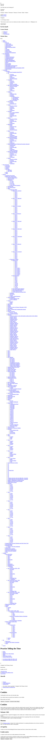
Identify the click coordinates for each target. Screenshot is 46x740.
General (11, 431)
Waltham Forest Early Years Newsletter (15, 481)
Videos (6, 173)
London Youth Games (12, 369)
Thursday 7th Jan (13, 320)
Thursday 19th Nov (13, 337)
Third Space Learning (14, 259)
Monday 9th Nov (13, 339)
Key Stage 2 (12, 360)
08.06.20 (11, 414)
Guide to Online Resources (15, 296)
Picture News (10, 402)
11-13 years (12, 184)
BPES (11, 302)
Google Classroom (11, 311)
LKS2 (13, 614)
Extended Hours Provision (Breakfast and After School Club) (16, 543)
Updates (11, 387)
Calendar (7, 167)
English (9, 91)
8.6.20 (16, 282)
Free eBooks (10, 308)
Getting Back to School (12, 482)
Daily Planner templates (14, 391)
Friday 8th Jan (12, 321)
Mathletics (12, 293)
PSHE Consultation (13, 150)
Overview (12, 74)
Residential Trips (11, 565)
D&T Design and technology (13, 85)
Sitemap (4, 681)
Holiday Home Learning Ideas (11, 621)
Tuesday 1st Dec (13, 326)
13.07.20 (11, 420)
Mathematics (10, 124)
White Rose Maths (13, 189)
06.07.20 (11, 419)
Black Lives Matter (13, 425)
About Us (5, 41)
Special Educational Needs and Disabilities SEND (14, 67)
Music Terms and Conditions (10, 550)
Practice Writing (13, 454)
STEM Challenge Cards (14, 298)
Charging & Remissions (9, 56)
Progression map (13, 75)
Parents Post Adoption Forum (10, 549)
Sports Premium (8, 68)
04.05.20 (11, 409)
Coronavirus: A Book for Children (14, 428)
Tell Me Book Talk (11, 396)
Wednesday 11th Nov (14, 342)
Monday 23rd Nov (13, 329)
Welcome (7, 42)
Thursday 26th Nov (13, 332)
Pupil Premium (8, 64)
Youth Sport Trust (11, 368)
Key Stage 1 (12, 359)
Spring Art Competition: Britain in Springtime (18, 616)
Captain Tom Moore (14, 422)
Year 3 (16, 194)
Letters (6, 172)
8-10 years (12, 183)
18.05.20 (11, 411)
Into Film (9, 310)
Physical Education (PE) (12, 137)
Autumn (9, 607)
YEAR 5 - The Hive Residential (14, 546)
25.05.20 (11, 412)
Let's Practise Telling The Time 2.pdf (10, 660)
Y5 (8, 468)
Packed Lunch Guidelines (10, 548)
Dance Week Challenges (14, 364)
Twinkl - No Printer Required (15, 388)
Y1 (8, 463)
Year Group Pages (8, 554)
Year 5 (16, 196)
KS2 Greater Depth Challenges (18, 288)
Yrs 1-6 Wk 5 (17, 272)
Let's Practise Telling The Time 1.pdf (10, 659)
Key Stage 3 (12, 361)
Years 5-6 (12, 381)
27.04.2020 (12, 408)
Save (11, 738)
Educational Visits (8, 545)
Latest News (7, 165)
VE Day (11, 400)
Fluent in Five (15, 260)
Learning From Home (14, 404)
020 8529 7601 (4, 671)
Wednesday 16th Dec (14, 323)
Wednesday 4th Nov (14, 347)
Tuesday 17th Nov (13, 335)
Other (9, 639)
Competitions (10, 566)
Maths (9, 188)
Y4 (8, 467)
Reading (9, 306)
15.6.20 (16, 283)
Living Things (12, 458)
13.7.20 (16, 287)
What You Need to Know (12, 177)
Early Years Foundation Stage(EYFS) (15, 72)
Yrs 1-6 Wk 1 (17, 268)
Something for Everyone (14, 362)
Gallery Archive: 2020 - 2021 (13, 610)
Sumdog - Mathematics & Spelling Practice (16, 480)
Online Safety (7, 547)
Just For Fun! (10, 393)
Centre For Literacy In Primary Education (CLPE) (17, 307)
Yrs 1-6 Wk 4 (17, 271)
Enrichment (12, 77)
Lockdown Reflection (14, 424)
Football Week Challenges (15, 363)
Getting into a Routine (12, 389)
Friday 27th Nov (13, 333)
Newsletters (7, 166)
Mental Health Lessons (12, 377)
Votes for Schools (11, 426)
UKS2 (13, 615)
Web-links (10, 384)
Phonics (9, 305)
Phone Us (5, 31)
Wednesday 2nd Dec (14, 327)
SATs (11, 438)
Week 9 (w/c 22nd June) (17, 228)
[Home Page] (3, 15)
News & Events (6, 164)
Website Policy (6, 684)
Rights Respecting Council (10, 604)
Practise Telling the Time (17, 290)
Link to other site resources (15, 185)
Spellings (7, 605)
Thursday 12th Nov (13, 343)
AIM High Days (15, 99)
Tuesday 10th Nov (13, 340)
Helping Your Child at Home (10, 176)
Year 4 (16, 195)
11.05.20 (11, 410)
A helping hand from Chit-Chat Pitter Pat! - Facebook (18, 478)
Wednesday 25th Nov (14, 331)
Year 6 (16, 197)
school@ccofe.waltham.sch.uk (7, 672)
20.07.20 (11, 421)
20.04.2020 (12, 407)
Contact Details (8, 43)
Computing (10, 79)
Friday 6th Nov (13, 349)
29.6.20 (16, 285)
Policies (6, 62)
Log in (5, 14)
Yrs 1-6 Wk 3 (17, 270)
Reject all (2, 701)
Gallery (6, 606)
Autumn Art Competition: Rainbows (17, 611)
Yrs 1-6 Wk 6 (17, 273)
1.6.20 (16, 281)
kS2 (8, 609)
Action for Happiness (12, 376)
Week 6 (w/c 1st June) (16, 206)
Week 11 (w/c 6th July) (16, 244)
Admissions (7, 54)
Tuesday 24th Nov (13, 330)
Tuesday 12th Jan (13, 318)
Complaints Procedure (9, 58)
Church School (8, 46)
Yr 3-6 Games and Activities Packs (19, 292)
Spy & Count (12, 433)
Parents (4, 174)
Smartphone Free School (10, 175)
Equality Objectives (9, 59)
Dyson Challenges (13, 299)
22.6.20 (16, 284)
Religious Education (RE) (12, 151)
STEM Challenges (11, 297)
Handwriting (10, 397)
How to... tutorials (13, 312)
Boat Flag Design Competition (16, 620)
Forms (6, 552)
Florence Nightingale (14, 401)
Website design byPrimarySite (9, 687)
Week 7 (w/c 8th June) (16, 213)
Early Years (12, 358)
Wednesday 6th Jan (13, 319)
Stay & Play (12, 294)
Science (9, 158)
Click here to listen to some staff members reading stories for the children (23, 315)
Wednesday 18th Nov (14, 336)
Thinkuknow (10, 179)
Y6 (8, 469)
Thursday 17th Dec (13, 324)
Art (8, 73)
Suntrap (11, 301)
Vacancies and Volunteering (10, 52)
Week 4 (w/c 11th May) (16, 190)
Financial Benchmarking (10, 60)
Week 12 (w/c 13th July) (17, 251)
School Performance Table (10, 66)
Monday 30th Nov (13, 325)
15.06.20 (11, 416)
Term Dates (7, 169)
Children (4, 553)
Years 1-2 (12, 379)
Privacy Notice (8, 63)
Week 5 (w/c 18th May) (16, 198)
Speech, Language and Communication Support (17, 309)
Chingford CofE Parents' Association (12, 642)
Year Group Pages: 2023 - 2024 (14, 580)
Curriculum (5, 70)
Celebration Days (15, 97)
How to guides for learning (13, 313)
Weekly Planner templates (15, 392)
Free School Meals (8, 544)
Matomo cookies (6, 723)
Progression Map (13, 93)
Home (4, 40)
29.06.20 (11, 418)
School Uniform (8, 51)
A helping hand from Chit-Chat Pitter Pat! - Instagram (18, 479)
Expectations (10, 564)
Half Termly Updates (14, 581)
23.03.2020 (12, 405)
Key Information (6, 53)
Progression (12, 82)
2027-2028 (10, 171)
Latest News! (7, 641)
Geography (10, 111)
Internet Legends (11, 178)
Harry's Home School (12, 386)
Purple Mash (10, 395)
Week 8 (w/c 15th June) (16, 221)
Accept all (7, 701)
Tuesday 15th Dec (13, 322)
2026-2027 (10, 170)
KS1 (8, 608)
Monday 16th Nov (13, 334)
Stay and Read (15, 98)
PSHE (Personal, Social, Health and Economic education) (19, 144)
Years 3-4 (12, 380)
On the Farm (12, 432)
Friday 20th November (14, 338)
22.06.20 (11, 417)
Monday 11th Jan (13, 317)
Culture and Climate (9, 45)
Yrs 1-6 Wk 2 (17, 269)
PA (3, 640)
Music (9, 130)
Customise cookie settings (14, 701)
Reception (10, 314)
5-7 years (12, 182)
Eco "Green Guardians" (14, 112)
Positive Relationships (12, 371)
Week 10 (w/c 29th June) (17, 236)
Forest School (10, 101)
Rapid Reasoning (15, 275)
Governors (7, 49)
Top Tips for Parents (11, 187)
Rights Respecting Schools (10, 47)
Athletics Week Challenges (15, 365)
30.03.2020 (12, 406)
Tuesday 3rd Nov (13, 346)
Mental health (12, 145)
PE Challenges (10, 357)
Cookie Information (6, 683)
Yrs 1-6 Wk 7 (17, 274)
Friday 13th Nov (13, 344)
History (9, 117)
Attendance (7, 55)
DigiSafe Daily (10, 186)
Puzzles (11, 295)
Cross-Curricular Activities (13, 462)
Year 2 (16, 192)
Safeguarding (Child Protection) (11, 65)
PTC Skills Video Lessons (13, 383)
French (9, 104)
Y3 (8, 466)
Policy (11, 76)
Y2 (8, 465)
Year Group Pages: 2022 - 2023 (14, 592)
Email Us (5, 32)
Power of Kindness (11, 382)
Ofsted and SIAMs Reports (10, 61)
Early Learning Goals (14, 430)
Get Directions (6, 33)
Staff (6, 48)
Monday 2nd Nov (13, 345)
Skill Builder (10, 303)
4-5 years (12, 181)
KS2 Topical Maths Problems (18, 289)
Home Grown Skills (11, 370)
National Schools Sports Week (13, 367)
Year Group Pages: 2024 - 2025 (14, 568)
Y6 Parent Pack (11, 470)
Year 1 (16, 191)
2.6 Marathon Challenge (12, 385)
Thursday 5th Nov (13, 348)
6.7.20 (16, 286)
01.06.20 (11, 413)
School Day (7, 50)
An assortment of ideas (14, 394)
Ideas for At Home (13, 78)
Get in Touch (2, 673)
